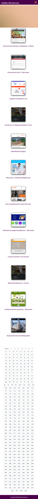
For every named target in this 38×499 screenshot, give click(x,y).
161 (10, 412)
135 (19, 400)
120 (15, 394)
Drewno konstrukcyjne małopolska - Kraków (18, 46)
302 (15, 472)
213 (23, 433)
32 (6, 360)
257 (32, 451)
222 (32, 436)
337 (15, 488)
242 (28, 445)
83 (17, 379)
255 (23, 451)
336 (10, 488)
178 (23, 418)
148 (15, 406)
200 (28, 427)
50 (13, 367)
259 (10, 454)
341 (32, 488)
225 (15, 439)
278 (32, 460)
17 (9, 354)
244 (6, 448)
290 (23, 466)
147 (10, 406)
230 (6, 442)
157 (23, 409)
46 (28, 363)
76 (21, 376)
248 (23, 448)
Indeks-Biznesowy (10, 3)
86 (28, 379)
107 (19, 388)
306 (32, 472)
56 (6, 370)
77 (24, 376)
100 (20, 385)
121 (19, 394)
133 (10, 400)
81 (9, 379)
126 (10, 397)
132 (6, 400)
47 (32, 363)
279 (6, 463)
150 (23, 406)
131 (32, 397)
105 (10, 388)
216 (6, 436)
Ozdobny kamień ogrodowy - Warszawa (18, 309)
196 (10, 427)
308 (10, 475)
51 (17, 367)
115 (23, 391)
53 (24, 367)
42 (13, 363)
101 (24, 385)
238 (10, 445)
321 (6, 481)
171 (23, 415)
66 (13, 373)
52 (21, 367)
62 (28, 370)
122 (23, 394)
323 (15, 481)
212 (19, 433)
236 (32, 442)
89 (9, 382)
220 (23, 436)
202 (6, 430)
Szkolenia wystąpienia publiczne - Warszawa (18, 230)
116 (28, 391)
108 (23, 388)
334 (32, 484)
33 (9, 360)
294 (10, 469)
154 (10, 409)
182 (10, 421)
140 (10, 403)
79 (32, 376)
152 (32, 406)
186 (28, 421)
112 (10, 391)
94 (28, 382)
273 (10, 460)
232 (15, 442)
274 (15, 460)
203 (10, 430)
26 (13, 357)
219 (19, 436)
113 (15, 391)
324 (19, 481)
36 (21, 360)
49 (9, 367)
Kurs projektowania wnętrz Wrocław (18, 204)
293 (6, 469)
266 (10, 457)
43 (17, 363)
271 (32, 457)
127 (15, 397)
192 (23, 424)
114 (19, 391)
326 (28, 481)
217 (10, 436)
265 (6, 457)
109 (28, 388)
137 (28, 400)
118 (6, 394)
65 (9, 373)
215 (32, 433)
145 (32, 403)
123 (28, 394)
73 (9, 376)
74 (13, 376)
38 (28, 360)
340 (28, 488)
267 (15, 457)
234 (23, 442)
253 (15, 451)
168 (10, 415)
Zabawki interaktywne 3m (18, 99)
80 (6, 379)
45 (24, 363)
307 (6, 475)
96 (4, 385)
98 (12, 385)
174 (6, 418)
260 (15, 454)
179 (28, 418)
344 (21, 491)
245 (10, 448)
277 (28, 460)
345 (26, 491)
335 (6, 488)
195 (6, 427)
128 (19, 397)
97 (8, 385)
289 (19, 466)
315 (10, 478)
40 (6, 363)
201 (32, 427)
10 (13, 351)
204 (15, 430)
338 (19, 488)
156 (19, 409)
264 (32, 454)
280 (10, 463)
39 (32, 360)
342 (12, 491)
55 (32, 367)
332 (23, 484)
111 (6, 391)
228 (28, 439)
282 (19, 463)
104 (6, 388)
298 (28, 469)
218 (15, 436)
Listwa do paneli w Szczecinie (18, 257)
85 (24, 379)
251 (6, 451)
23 (32, 354)
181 (6, 421)
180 (32, 418)
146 (6, 406)
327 (32, 481)
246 (15, 448)
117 (32, 391)
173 (32, 415)
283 (23, 463)
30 (28, 357)
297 (23, 469)
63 (32, 370)
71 (32, 373)
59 (17, 370)
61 (24, 370)
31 (32, 357)
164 (23, 412)
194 (32, 424)
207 (28, 430)
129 (23, 397)
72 (6, 376)
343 (17, 491)
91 (17, 382)
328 (6, 484)
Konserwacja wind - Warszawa (18, 72)
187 (32, 421)
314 (6, 478)
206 (23, 430)
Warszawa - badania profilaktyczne (18, 178)
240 (19, 445)
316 (15, 478)
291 (28, 466)
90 (13, 382)
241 (23, 445)
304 (23, 472)
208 (32, 430)
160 (6, 412)
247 (19, 448)
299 (32, 469)
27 (17, 357)
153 (6, 409)
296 (19, 469)
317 (19, 478)
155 (15, 409)
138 (32, 400)
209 (6, 433)
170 (19, 415)
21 (24, 354)
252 (10, 451)
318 (23, 478)
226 (19, 439)
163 (19, 412)
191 (19, 424)
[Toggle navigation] (36, 2)
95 (32, 382)
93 (24, 382)
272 (6, 460)
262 (23, 454)
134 (15, 400)
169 (15, 415)
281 (15, 463)
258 (6, 454)
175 (10, 418)
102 (29, 385)
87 (32, 379)
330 (15, 484)
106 (15, 388)
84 (21, 379)
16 (6, 354)
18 (13, 354)
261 (19, 454)
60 (21, 370)
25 (9, 357)
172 (28, 415)
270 (28, 457)
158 (28, 409)
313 (32, 475)
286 (6, 466)
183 (15, 421)
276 (23, 460)
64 (6, 373)
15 (32, 351)
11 (17, 351)
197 (15, 427)
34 (13, 360)
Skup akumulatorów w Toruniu (18, 283)
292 (32, 466)
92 (21, 382)
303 (19, 472)
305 (28, 472)
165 (28, 412)
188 (6, 424)
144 (28, 403)
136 (23, 400)
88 (6, 382)
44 (21, 363)
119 (10, 394)
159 (32, 409)
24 (6, 357)
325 (23, 481)
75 (17, 376)
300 (6, 472)
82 (13, 379)
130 (28, 397)
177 (19, 418)
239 (15, 445)
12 (20, 351)
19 (17, 354)
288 (15, 466)
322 (10, 481)
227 (23, 439)
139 (6, 403)
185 (23, 421)
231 (10, 442)
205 (19, 430)
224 (10, 439)
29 (24, 357)
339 (23, 488)
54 (28, 367)
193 (28, 424)
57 (9, 370)
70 (28, 373)
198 (19, 427)
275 (19, 460)
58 (13, 370)
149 (19, 406)
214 (28, 433)
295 (15, 469)
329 (10, 484)
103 (33, 385)
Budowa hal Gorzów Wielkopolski (18, 336)
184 (19, 421)
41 (9, 363)
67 (17, 373)
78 (28, 376)
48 (6, 367)
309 (15, 475)
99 (15, 385)
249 (28, 448)
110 (32, 388)
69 (24, 373)
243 (32, 445)
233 (19, 442)
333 (28, 484)
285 (32, 463)
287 (10, 466)
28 (21, 357)
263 (28, 454)
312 (28, 475)
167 (6, 415)
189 (10, 424)
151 (28, 406)
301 (10, 472)
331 (19, 484)
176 (15, 418)
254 (19, 451)
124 (32, 394)
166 (32, 412)
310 (19, 475)
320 (32, 478)
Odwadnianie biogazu (18, 151)
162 (15, 412)
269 (23, 457)
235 (28, 442)
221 (28, 436)
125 (6, 397)
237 (6, 445)
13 (24, 351)
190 (15, 424)
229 (32, 439)
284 (28, 463)
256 (28, 451)
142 (19, 403)
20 (21, 354)
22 (28, 354)
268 (19, 457)
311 (23, 475)
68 (21, 373)
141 (15, 403)
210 (10, 433)
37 (24, 360)
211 (15, 433)
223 (6, 439)
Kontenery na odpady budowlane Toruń (18, 125)
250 (32, 448)
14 (28, 351)
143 (23, 403)
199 (23, 427)
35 (17, 360)
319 (28, 478)
